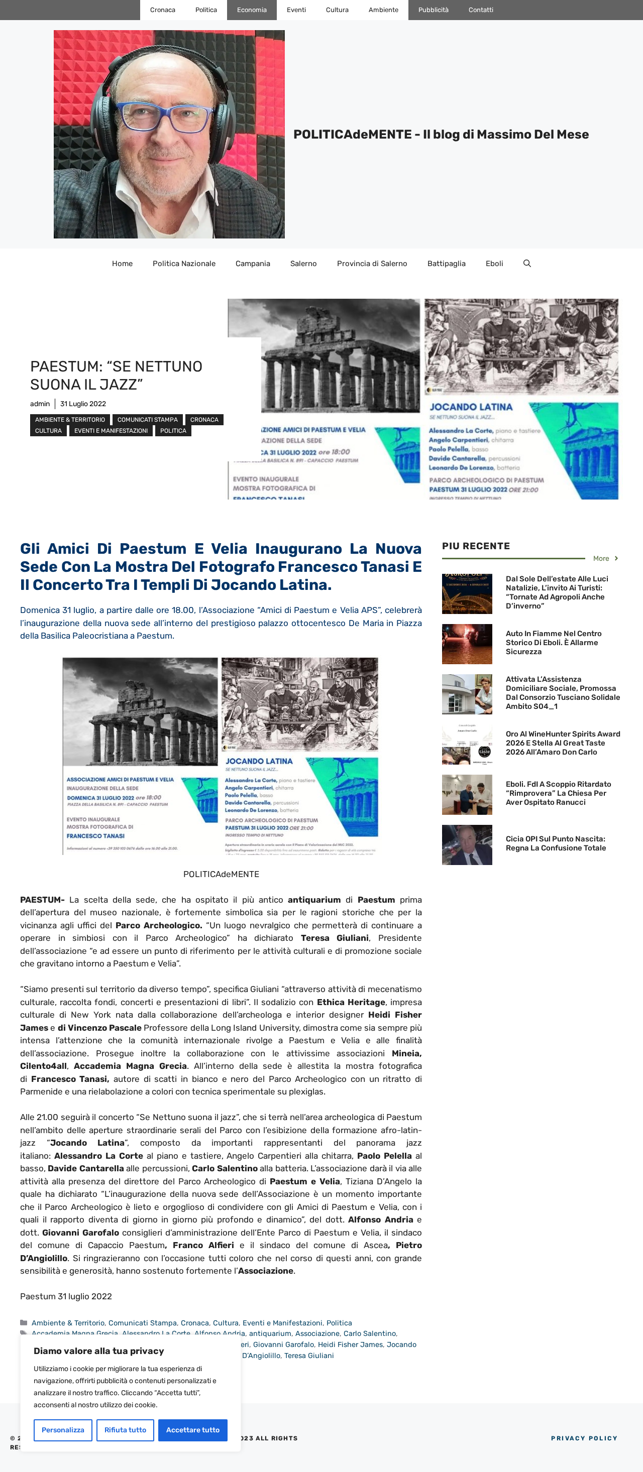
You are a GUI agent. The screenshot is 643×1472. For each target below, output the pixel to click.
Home (122, 263)
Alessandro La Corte (156, 1333)
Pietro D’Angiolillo (250, 1355)
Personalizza (63, 1430)
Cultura (337, 10)
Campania (253, 263)
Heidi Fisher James (350, 1344)
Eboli (494, 263)
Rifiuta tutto (125, 1430)
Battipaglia (446, 263)
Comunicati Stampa (148, 419)
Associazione (317, 1333)
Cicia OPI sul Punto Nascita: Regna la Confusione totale (556, 843)
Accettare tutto (193, 1430)
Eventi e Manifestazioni (111, 430)
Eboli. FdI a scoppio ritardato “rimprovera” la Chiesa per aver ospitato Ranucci (558, 793)
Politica (206, 10)
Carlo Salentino (370, 1333)
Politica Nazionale (184, 263)
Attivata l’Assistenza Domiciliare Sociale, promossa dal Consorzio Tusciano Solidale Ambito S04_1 (563, 693)
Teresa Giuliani (309, 1355)
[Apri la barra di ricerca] (527, 264)
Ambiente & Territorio (70, 419)
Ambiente (383, 10)
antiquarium (270, 1333)
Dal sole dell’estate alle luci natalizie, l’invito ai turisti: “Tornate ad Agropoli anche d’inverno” (557, 592)
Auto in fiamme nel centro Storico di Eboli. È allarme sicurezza (554, 642)
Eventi (296, 10)
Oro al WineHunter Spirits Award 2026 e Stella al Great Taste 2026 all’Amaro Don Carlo (563, 743)
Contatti (481, 10)
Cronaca (162, 10)
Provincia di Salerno (372, 263)
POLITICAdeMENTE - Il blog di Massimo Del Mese (441, 134)
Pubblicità (433, 10)
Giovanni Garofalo (283, 1344)
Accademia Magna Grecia (75, 1333)
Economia (252, 10)
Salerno (303, 263)
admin (40, 404)
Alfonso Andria (219, 1333)
